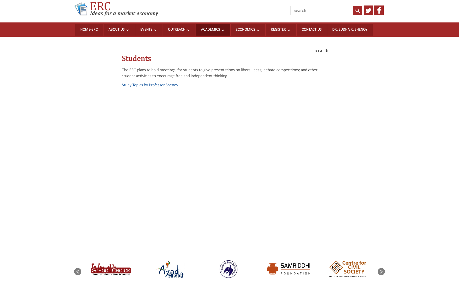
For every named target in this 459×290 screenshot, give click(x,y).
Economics (245, 30)
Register (278, 30)
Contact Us (312, 30)
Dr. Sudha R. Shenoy (349, 30)
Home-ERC (89, 30)
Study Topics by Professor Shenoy (150, 85)
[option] (110, 269)
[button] (77, 271)
